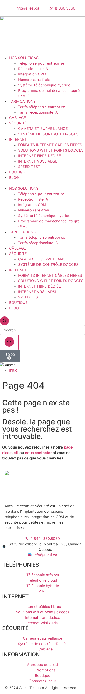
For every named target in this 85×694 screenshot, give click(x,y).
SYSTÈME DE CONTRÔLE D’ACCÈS (48, 134)
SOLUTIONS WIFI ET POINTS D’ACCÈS (50, 150)
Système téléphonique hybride (44, 85)
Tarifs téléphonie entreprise (41, 106)
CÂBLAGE (17, 117)
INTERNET (18, 139)
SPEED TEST (29, 166)
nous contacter (38, 452)
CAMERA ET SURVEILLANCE (43, 128)
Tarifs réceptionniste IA (38, 112)
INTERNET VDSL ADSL (37, 161)
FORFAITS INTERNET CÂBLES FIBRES (50, 145)
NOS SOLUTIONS (24, 58)
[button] (42, 183)
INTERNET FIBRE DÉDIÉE (39, 155)
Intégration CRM (32, 74)
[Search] (9, 342)
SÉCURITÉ (18, 123)
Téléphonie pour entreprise (41, 63)
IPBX (13, 370)
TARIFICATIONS (22, 101)
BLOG (14, 177)
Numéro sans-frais (34, 79)
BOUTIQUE (18, 172)
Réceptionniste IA (33, 68)
